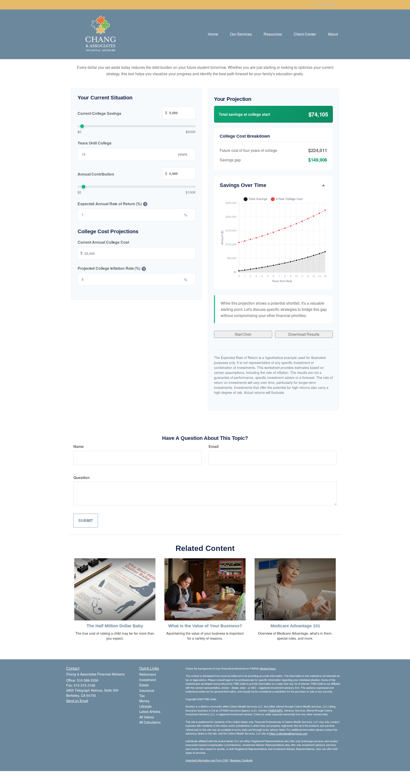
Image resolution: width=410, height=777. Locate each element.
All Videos (146, 717)
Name (78, 446)
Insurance (146, 690)
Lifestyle (145, 706)
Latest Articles (149, 711)
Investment (147, 679)
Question (81, 477)
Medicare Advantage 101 (295, 625)
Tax (142, 695)
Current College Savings (122, 113)
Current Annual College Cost (103, 242)
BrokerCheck (268, 668)
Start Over (243, 334)
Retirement (147, 674)
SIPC (280, 710)
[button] (241, 34)
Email (214, 446)
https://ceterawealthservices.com (288, 733)
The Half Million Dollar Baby (115, 625)
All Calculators (150, 722)
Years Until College (94, 143)
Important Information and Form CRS (207, 760)
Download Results (303, 334)
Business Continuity (241, 760)
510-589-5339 (326, 4)
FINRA (272, 710)
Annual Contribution (122, 174)
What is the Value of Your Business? (205, 625)
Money (144, 700)
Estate (144, 685)
